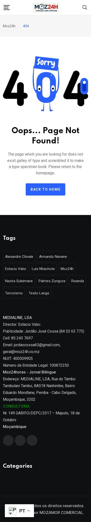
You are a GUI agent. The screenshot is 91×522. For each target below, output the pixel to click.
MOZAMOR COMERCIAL (61, 512)
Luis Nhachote (43, 269)
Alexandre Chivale (19, 256)
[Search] (85, 7)
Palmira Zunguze (52, 281)
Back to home (45, 189)
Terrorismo (14, 293)
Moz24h (67, 269)
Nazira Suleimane (19, 281)
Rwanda (77, 281)
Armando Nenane (53, 256)
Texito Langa (39, 293)
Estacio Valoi (15, 269)
